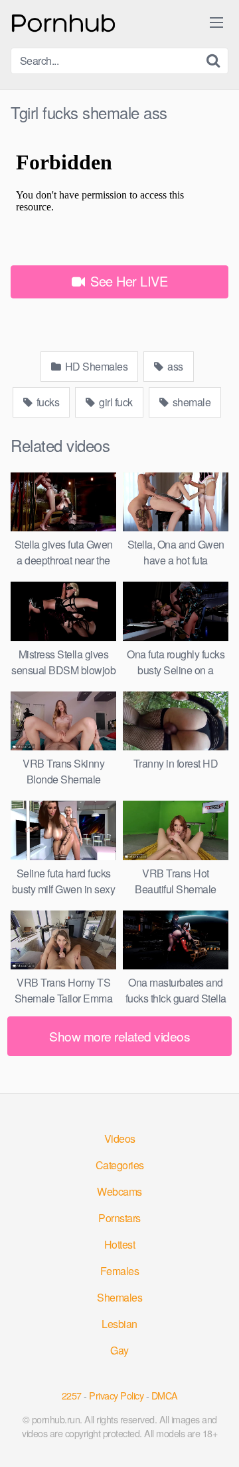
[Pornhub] (64, 21)
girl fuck (115, 402)
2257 (72, 1395)
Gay (119, 1350)
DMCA (164, 1395)
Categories (120, 1165)
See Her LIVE (127, 280)
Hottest (119, 1244)
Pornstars (119, 1217)
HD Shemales (94, 366)
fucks (46, 402)
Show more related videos (119, 1036)
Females (119, 1270)
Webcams (119, 1191)
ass (174, 366)
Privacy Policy (116, 1395)
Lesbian (119, 1323)
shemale (190, 402)
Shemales (119, 1297)
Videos (119, 1138)
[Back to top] (215, 1438)
